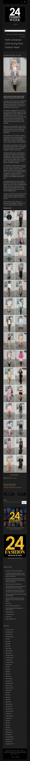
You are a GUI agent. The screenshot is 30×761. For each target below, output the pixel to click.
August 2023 (8, 664)
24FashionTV (6, 485)
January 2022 (9, 706)
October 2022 (9, 685)
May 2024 (8, 643)
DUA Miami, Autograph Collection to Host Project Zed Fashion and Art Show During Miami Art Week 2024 (15, 574)
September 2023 (9, 662)
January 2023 (9, 681)
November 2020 (9, 739)
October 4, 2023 (8, 55)
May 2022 (8, 697)
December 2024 (9, 629)
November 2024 (9, 632)
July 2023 (8, 667)
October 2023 (9, 660)
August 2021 (8, 718)
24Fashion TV (8, 527)
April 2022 (8, 699)
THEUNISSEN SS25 (10, 614)
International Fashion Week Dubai (14, 584)
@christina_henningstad (16, 487)
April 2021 (8, 727)
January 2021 (9, 734)
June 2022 (8, 695)
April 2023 (8, 674)
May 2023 (8, 671)
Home (7, 34)
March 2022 (8, 702)
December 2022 (9, 683)
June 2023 (8, 669)
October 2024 (9, 634)
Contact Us (17, 757)
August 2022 (8, 690)
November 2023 (9, 657)
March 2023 (8, 676)
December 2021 (9, 709)
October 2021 (9, 713)
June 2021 (8, 723)
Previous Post (9, 494)
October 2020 (9, 741)
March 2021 (8, 730)
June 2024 (8, 641)
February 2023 (9, 678)
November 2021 (9, 711)
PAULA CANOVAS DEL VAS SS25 (13, 606)
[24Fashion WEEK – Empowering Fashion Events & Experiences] (15, 7)
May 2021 (8, 725)
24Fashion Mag (11, 558)
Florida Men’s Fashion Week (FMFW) (14, 571)
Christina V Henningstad (9, 486)
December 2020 (9, 737)
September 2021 (9, 716)
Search (5, 500)
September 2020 (9, 744)
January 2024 (9, 653)
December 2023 (9, 655)
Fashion (10, 34)
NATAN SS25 (8, 616)
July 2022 (8, 692)
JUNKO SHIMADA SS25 (11, 619)
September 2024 (9, 636)
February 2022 (9, 704)
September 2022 (9, 688)
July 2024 (8, 639)
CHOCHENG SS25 (10, 612)
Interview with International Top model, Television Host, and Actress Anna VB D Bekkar (15, 599)
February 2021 (9, 732)
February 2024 (9, 650)
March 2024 (8, 648)
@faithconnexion (12, 478)
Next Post (21, 494)
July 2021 (8, 720)
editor (14, 55)
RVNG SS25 (8, 603)
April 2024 (8, 646)
